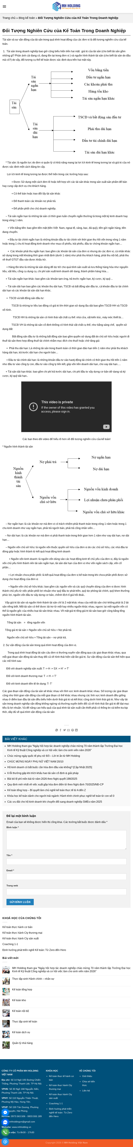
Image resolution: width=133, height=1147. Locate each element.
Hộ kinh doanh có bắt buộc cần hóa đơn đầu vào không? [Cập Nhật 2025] (49, 767)
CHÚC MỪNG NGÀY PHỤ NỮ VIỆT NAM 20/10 (35, 761)
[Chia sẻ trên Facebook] (60, 730)
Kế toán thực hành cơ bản (17, 927)
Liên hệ (86, 1090)
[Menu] (4, 6)
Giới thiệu (87, 1076)
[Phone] (5, 1132)
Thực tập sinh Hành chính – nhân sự (33, 978)
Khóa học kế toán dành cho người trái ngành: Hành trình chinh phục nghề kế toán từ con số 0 (60, 795)
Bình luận (12, 827)
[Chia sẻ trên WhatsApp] (56, 730)
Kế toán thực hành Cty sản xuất (20, 938)
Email (10, 870)
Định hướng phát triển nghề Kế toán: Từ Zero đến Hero (34, 950)
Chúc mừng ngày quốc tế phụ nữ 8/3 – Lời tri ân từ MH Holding (43, 755)
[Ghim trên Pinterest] (72, 730)
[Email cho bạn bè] (68, 730)
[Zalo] (5, 1122)
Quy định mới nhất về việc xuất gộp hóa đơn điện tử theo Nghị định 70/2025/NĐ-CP (55, 784)
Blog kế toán (27, 18)
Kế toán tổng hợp (22, 989)
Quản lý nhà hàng (22, 1043)
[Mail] (5, 1141)
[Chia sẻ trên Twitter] (64, 730)
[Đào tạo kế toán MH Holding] (66, 6)
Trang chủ (8, 18)
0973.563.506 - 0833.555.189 (26, 1116)
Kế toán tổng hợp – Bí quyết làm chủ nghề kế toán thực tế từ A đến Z (46, 790)
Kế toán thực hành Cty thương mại (22, 932)
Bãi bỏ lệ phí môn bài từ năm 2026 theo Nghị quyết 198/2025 (42, 778)
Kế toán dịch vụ (21, 1032)
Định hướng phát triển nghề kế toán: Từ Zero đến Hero (60, 1112)
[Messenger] (5, 1112)
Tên (9, 855)
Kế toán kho (19, 1000)
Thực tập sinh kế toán (24, 1021)
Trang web (12, 885)
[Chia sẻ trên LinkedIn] (76, 730)
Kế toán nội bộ (20, 1011)
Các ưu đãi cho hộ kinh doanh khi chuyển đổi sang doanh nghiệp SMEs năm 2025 (54, 801)
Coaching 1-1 (10, 944)
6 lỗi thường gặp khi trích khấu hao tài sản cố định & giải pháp (43, 773)
